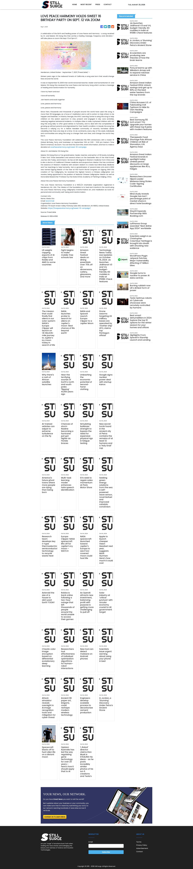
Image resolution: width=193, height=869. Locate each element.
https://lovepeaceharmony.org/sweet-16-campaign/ (69, 208)
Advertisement (142, 848)
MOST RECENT (86, 4)
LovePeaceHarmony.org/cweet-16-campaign (68, 147)
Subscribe (106, 852)
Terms (138, 842)
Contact (139, 851)
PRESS (97, 4)
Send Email (50, 201)
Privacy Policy (141, 845)
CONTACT (108, 4)
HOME (74, 4)
